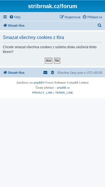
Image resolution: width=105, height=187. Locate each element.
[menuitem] (14, 17)
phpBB (38, 82)
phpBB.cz (63, 87)
